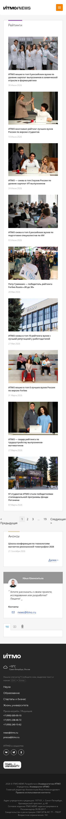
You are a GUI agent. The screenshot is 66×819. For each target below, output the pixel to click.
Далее (53, 560)
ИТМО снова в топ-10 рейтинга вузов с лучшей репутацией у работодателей (29, 337)
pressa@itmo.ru (11, 737)
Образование (11, 693)
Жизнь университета (15, 705)
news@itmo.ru (27, 612)
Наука (6, 687)
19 (45, 519)
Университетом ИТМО (49, 783)
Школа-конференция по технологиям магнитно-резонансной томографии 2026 (31, 545)
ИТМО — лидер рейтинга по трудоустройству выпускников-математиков (25, 442)
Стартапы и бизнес (14, 699)
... (39, 519)
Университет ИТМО (39, 786)
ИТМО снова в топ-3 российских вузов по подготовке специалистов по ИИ (30, 234)
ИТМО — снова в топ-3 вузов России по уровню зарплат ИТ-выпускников (29, 182)
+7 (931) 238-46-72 (12, 719)
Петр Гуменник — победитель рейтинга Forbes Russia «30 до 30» (30, 285)
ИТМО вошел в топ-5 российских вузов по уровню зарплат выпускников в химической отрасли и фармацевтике (33, 77)
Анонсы (13, 536)
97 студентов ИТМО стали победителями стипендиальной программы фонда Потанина (30, 497)
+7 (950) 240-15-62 (12, 724)
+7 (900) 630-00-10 (12, 715)
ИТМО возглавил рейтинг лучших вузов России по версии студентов (30, 130)
